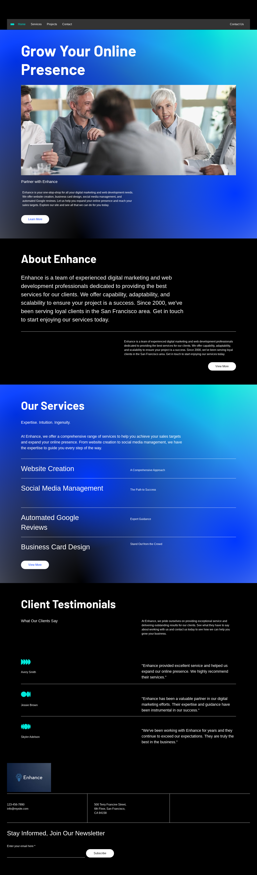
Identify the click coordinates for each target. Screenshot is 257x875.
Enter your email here (20, 846)
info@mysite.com (17, 808)
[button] (237, 24)
